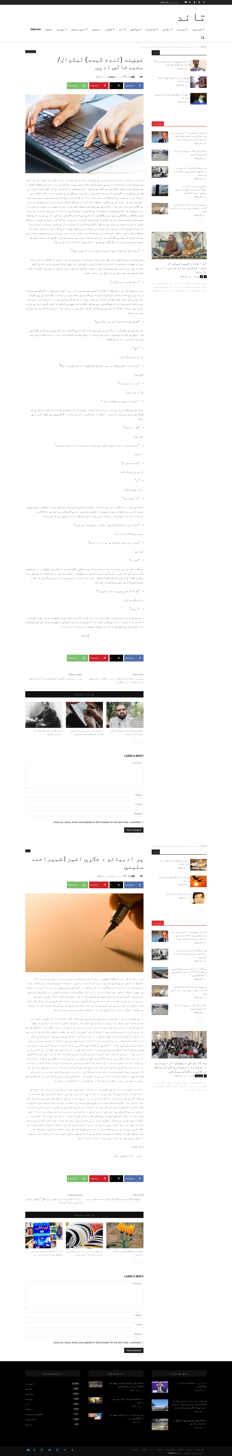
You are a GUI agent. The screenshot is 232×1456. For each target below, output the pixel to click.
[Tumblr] (195, 2)
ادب (197, 46)
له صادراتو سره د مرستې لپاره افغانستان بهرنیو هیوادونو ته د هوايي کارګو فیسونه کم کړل (189, 1404)
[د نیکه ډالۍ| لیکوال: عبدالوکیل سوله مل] (198, 99)
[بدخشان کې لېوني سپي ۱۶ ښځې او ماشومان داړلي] (160, 1424)
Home (204, 46)
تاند (197, 276)
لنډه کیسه (188, 46)
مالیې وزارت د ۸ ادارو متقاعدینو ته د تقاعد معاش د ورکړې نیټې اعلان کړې (190, 189)
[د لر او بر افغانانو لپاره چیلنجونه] (160, 1387)
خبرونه (158, 123)
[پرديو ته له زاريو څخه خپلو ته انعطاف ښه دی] (95, 1416)
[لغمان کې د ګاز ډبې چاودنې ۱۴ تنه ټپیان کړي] (160, 155)
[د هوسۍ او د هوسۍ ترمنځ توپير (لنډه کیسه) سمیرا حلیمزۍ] (84, 715)
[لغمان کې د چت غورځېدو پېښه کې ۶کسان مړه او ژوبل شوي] (95, 1384)
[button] (203, 37)
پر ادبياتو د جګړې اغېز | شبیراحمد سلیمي (55, 678)
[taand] (125, 77)
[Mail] (49, 1450)
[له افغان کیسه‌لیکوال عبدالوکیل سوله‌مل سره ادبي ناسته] (179, 245)
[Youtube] (186, 2)
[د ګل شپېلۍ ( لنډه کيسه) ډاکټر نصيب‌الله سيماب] (125, 715)
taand (111, 76)
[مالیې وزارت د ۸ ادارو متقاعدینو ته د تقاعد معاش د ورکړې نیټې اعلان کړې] (160, 190)
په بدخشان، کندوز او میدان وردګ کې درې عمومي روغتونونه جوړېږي (190, 171)
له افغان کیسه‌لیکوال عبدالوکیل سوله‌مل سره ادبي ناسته (181, 267)
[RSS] (42, 1450)
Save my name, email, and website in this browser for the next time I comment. (97, 822)
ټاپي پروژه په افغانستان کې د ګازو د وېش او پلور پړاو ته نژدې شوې (189, 207)
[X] (190, 2)
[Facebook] (204, 2)
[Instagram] (199, 2)
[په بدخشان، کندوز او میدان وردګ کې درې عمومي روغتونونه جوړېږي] (160, 172)
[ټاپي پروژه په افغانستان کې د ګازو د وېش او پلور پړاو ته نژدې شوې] (160, 208)
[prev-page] (140, 741)
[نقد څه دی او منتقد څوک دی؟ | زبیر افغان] (198, 82)
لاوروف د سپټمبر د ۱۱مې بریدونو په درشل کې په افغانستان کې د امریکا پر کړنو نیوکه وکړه (189, 136)
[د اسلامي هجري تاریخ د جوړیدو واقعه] (95, 1400)
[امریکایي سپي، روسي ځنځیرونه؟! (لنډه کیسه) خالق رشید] (198, 65)
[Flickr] (65, 1450)
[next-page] (135, 741)
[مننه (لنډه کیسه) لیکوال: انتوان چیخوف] (44, 715)
